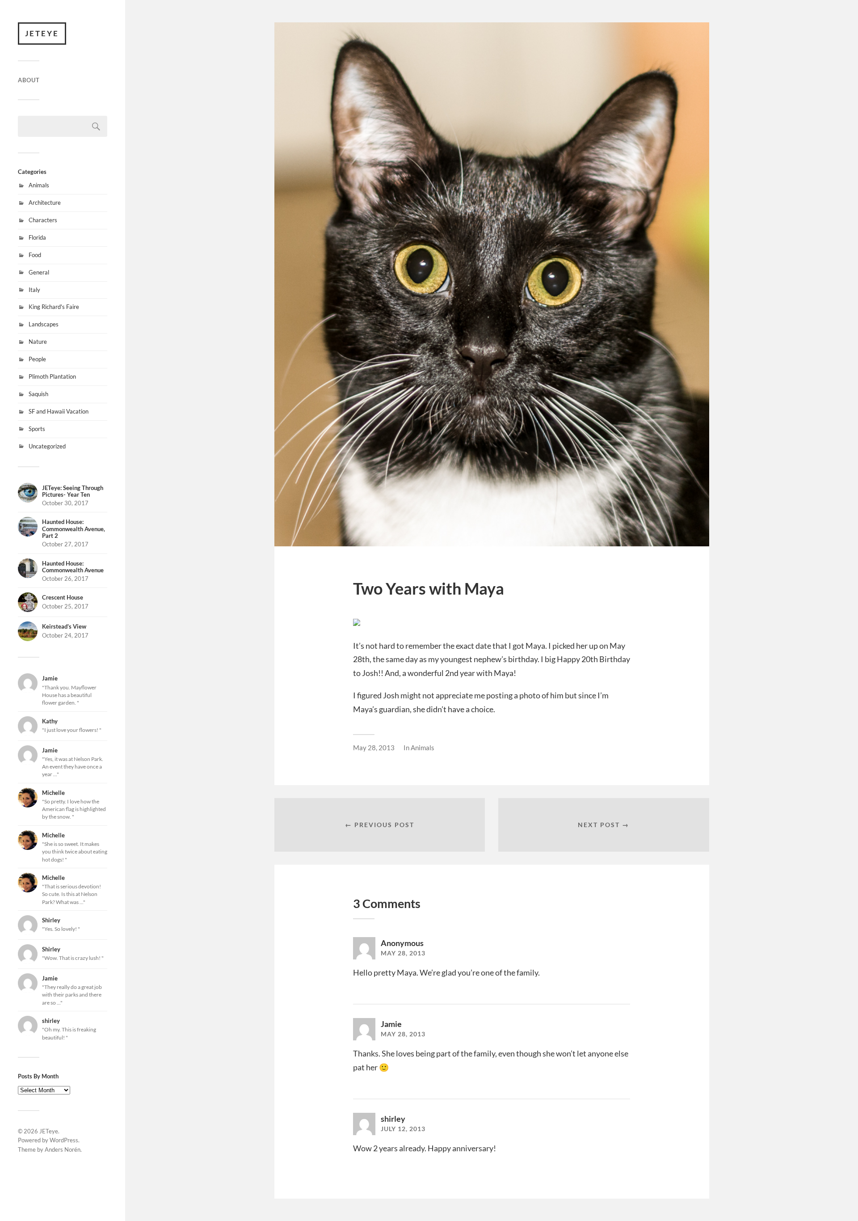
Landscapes (44, 324)
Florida (37, 237)
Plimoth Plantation (52, 376)
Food (35, 254)
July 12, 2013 (403, 1128)
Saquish (38, 393)
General (39, 272)
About (29, 80)
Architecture (45, 202)
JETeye (42, 33)
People (37, 359)
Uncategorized (47, 446)
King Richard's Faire (54, 306)
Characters (43, 220)
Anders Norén (62, 1149)
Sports (37, 428)
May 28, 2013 (374, 748)
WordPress (64, 1140)
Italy (34, 289)
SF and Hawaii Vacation (58, 411)
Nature (38, 341)
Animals (39, 185)
